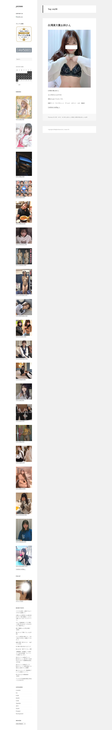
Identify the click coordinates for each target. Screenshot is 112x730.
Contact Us (66, 129)
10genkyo (18, 703)
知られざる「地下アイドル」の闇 (23, 649)
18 (19, 78)
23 (30, 78)
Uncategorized (19, 713)
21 (26, 78)
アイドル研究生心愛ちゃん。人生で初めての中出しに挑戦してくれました (23, 638)
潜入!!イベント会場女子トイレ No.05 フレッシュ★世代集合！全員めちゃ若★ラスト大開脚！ (23, 666)
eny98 (85, 117)
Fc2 (17, 693)
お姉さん (68, 117)
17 (17, 78)
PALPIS (17, 698)
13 (23, 76)
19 (21, 78)
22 (28, 78)
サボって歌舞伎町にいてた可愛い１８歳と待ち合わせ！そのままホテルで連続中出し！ (23, 624)
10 (17, 76)
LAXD (64, 117)
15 (28, 76)
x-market (18, 690)
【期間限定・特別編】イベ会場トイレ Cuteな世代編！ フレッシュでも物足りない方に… (23, 653)
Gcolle (17, 700)
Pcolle (17, 695)
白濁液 (72, 117)
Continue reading (54, 107)
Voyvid (17, 708)
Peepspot (18, 711)
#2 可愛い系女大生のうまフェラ (23, 646)
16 (30, 76)
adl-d (17, 706)
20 (23, 78)
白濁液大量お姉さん (59, 25)
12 (21, 76)
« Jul (19, 84)
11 (19, 76)
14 (26, 76)
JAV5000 (19, 6)
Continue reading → (21, 569)
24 (17, 80)
